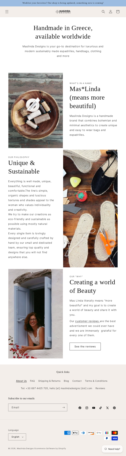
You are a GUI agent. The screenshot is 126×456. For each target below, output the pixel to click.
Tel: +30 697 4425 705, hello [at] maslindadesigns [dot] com (56, 388)
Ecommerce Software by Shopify (50, 448)
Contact (77, 380)
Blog (66, 380)
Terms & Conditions (96, 380)
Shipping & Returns (49, 380)
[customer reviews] (99, 321)
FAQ (32, 380)
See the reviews (85, 346)
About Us (21, 380)
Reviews (100, 388)
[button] (6, 11)
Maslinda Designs (25, 448)
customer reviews (87, 321)
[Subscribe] (63, 407)
